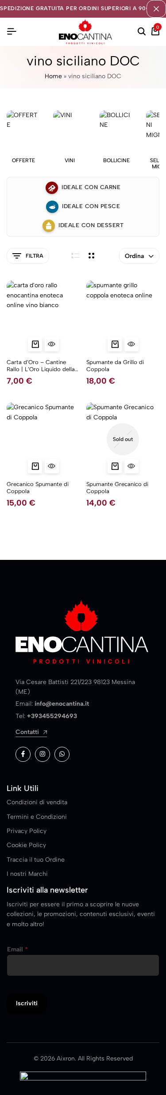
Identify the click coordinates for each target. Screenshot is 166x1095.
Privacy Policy (26, 831)
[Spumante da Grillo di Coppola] (122, 317)
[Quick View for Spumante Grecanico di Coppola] (131, 466)
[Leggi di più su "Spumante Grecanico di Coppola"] (115, 466)
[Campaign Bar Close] (156, 9)
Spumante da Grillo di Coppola (115, 366)
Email (17, 949)
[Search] (141, 32)
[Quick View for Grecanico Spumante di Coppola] (52, 466)
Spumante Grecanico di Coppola (117, 487)
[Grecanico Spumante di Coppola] (43, 439)
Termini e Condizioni (37, 817)
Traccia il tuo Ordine (36, 859)
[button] (35, 344)
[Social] (23, 754)
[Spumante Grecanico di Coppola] (122, 439)
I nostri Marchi (27, 874)
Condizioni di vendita (37, 802)
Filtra (34, 256)
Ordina (134, 256)
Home (53, 76)
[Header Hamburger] (11, 32)
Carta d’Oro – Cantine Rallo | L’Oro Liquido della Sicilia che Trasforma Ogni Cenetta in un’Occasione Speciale (41, 366)
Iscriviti (27, 1003)
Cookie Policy (26, 845)
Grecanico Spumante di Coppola (38, 487)
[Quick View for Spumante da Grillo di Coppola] (131, 344)
